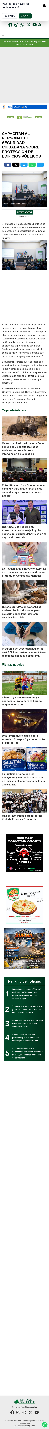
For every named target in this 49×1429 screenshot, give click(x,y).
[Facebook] (10, 25)
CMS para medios (21, 1426)
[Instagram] (16, 25)
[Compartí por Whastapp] (32, 165)
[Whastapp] (22, 25)
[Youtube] (35, 25)
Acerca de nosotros (13, 1421)
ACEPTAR (25, 16)
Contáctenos (24, 1423)
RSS (41, 1421)
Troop (33, 1426)
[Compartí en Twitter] (15, 165)
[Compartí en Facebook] (7, 165)
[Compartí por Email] (24, 165)
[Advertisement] (24, 76)
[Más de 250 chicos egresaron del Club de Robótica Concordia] (24, 801)
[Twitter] (29, 25)
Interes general (24, 212)
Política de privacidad (30, 1421)
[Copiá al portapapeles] (40, 165)
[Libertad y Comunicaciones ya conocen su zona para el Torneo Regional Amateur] (24, 683)
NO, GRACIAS (10, 16)
